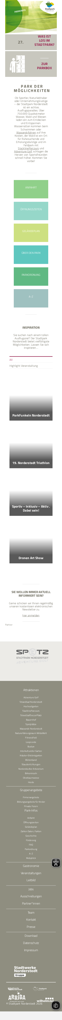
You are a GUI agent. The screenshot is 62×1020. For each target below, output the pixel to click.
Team (31, 912)
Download (31, 935)
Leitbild (31, 880)
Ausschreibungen (31, 896)
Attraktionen (31, 690)
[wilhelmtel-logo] (45, 999)
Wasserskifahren (26, 132)
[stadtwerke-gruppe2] (26, 967)
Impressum (31, 950)
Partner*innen (31, 903)
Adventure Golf (23, 151)
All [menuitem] (11, 360)
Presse (31, 926)
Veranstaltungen (31, 873)
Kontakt (31, 919)
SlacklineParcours (28, 148)
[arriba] (16, 992)
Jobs (31, 889)
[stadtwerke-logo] (15, 989)
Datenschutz (31, 943)
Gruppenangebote (31, 790)
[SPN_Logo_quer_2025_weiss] (40, 988)
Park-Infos (30, 810)
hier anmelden (30, 615)
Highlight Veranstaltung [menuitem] (23, 366)
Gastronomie (31, 865)
